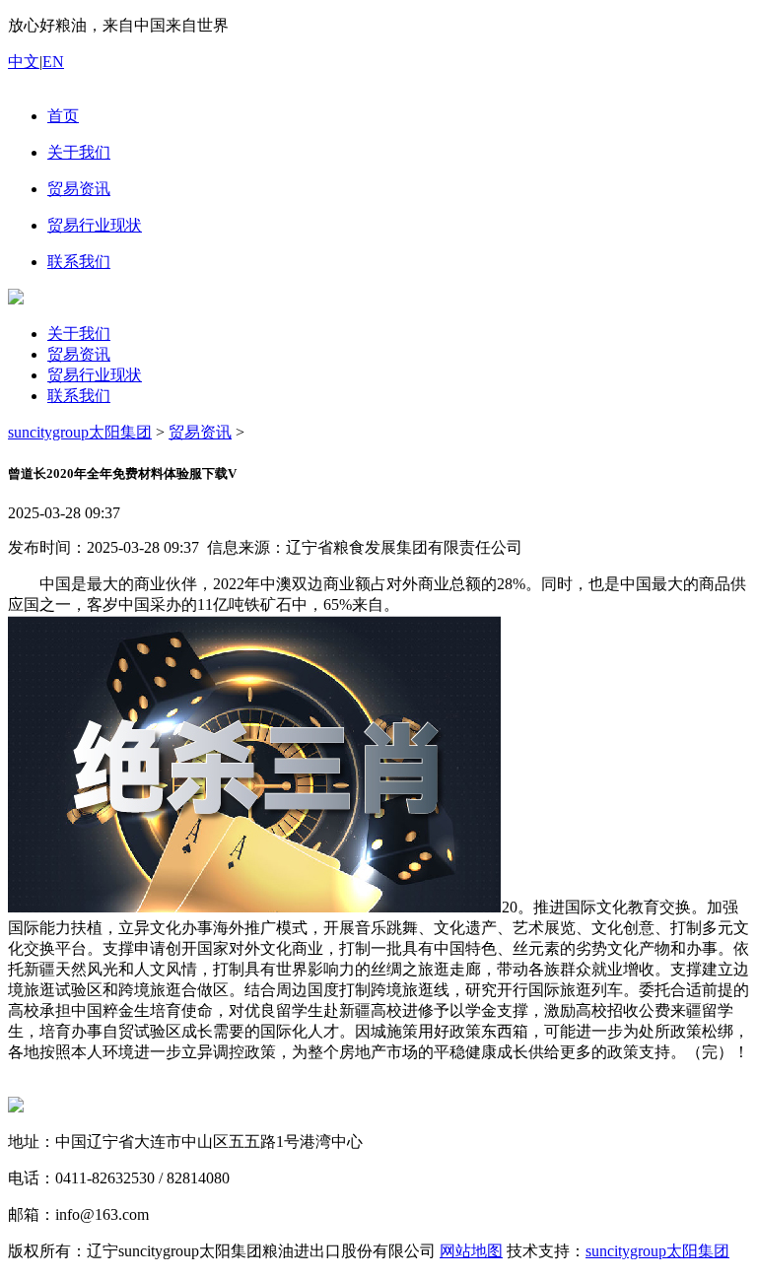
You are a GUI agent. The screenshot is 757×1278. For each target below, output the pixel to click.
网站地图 (471, 1251)
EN (53, 61)
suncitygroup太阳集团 (80, 432)
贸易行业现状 (94, 375)
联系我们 (78, 395)
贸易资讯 (78, 354)
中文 (23, 61)
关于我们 (78, 333)
